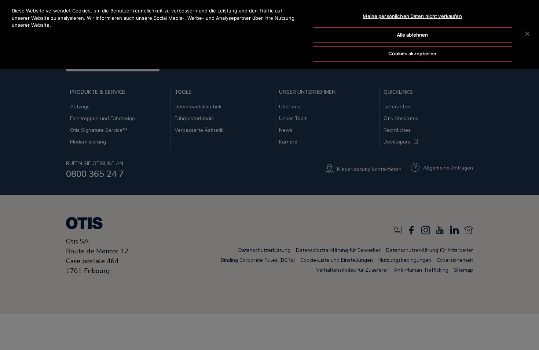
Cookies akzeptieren (412, 53)
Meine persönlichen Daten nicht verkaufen (412, 16)
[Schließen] (527, 34)
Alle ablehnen (412, 35)
